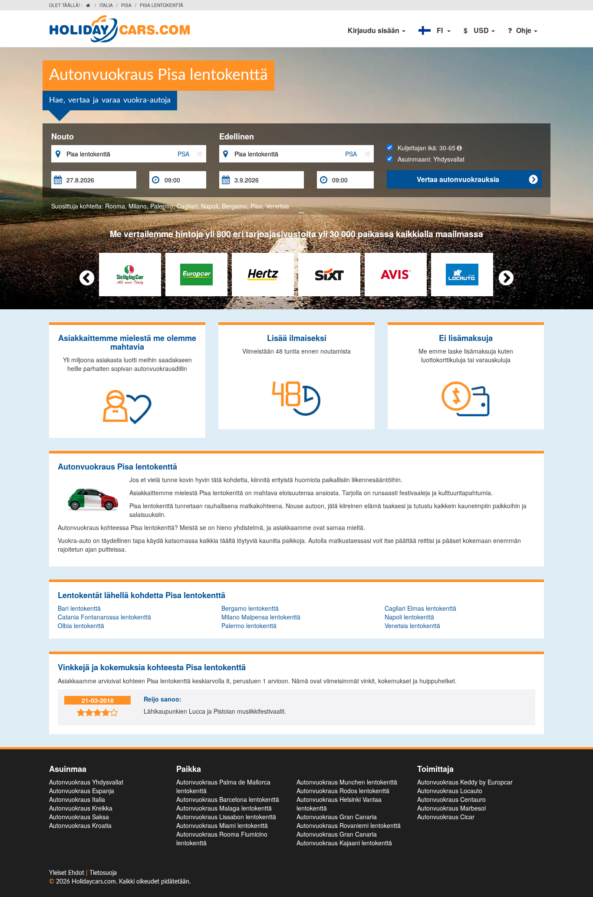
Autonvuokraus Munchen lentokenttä (346, 782)
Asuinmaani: (428, 159)
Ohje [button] (524, 30)
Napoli (209, 206)
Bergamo (234, 206)
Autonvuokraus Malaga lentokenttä (224, 808)
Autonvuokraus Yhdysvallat (86, 782)
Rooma (115, 206)
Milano (137, 206)
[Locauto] (462, 273)
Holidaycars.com (94, 882)
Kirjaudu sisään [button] (374, 30)
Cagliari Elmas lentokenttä (420, 608)
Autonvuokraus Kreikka (80, 808)
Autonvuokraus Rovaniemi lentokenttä (348, 825)
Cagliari (187, 206)
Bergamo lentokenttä (250, 608)
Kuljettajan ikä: (423, 147)
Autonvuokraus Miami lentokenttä (222, 825)
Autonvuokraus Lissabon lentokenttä (226, 816)
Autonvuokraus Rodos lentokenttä (342, 790)
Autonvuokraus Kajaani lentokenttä (344, 842)
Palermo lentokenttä (249, 625)
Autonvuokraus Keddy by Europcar (465, 782)
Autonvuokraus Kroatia (80, 825)
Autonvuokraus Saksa (79, 816)
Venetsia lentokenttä (412, 625)
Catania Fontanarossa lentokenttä (104, 616)
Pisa (126, 5)
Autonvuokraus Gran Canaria (336, 816)
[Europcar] (196, 273)
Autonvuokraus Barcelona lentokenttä (227, 799)
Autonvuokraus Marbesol (451, 808)
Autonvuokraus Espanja (81, 790)
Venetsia (277, 206)
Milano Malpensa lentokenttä (260, 616)
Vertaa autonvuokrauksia (477, 179)
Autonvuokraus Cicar (445, 816)
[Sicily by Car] (130, 273)
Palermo (161, 206)
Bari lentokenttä (79, 608)
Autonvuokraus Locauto (449, 790)
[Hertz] (263, 273)
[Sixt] (329, 273)
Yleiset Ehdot (67, 873)
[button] (434, 30)
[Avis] (395, 273)
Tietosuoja (103, 873)
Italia (106, 5)
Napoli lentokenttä (409, 616)
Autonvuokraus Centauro (451, 799)
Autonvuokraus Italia (77, 799)
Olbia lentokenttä (81, 625)
